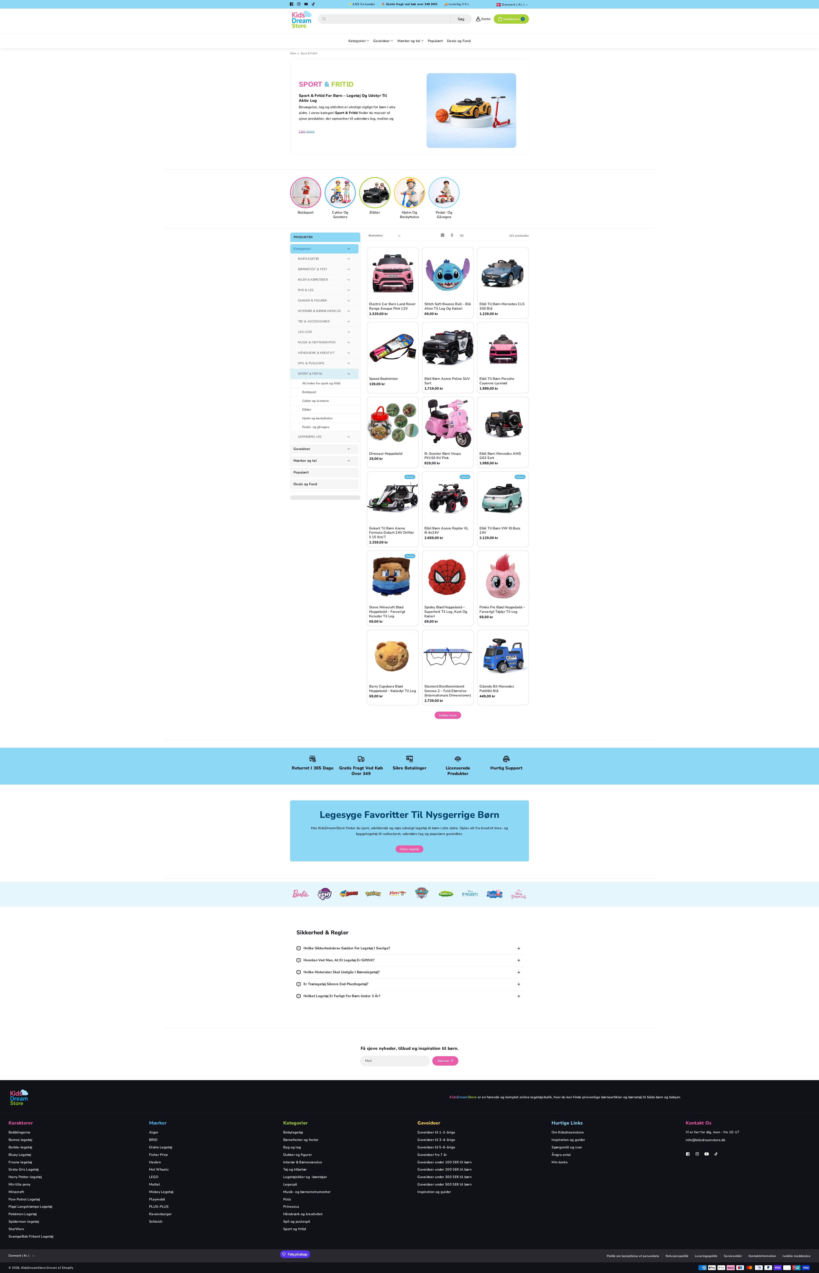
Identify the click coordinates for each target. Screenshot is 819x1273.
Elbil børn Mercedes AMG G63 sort (500, 456)
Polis (287, 1199)
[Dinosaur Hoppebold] (392, 422)
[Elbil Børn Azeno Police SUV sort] (448, 348)
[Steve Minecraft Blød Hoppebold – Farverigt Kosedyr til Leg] (392, 576)
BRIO (153, 1140)
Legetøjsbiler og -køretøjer (305, 1177)
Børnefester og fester (300, 1140)
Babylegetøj (293, 1132)
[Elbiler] (375, 192)
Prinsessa (291, 1206)
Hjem (293, 53)
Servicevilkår (733, 1256)
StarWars (16, 1229)
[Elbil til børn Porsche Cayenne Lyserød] (503, 348)
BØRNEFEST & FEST (313, 269)
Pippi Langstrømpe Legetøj (30, 1206)
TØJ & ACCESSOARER (314, 321)
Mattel (154, 1184)
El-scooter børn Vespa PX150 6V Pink (442, 456)
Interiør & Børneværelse (302, 1162)
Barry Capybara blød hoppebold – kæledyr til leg (392, 688)
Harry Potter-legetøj (25, 1177)
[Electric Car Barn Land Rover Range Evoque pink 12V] (392, 273)
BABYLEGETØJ (308, 259)
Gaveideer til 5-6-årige (436, 1147)
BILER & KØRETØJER (313, 280)
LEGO (153, 1177)
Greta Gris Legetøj (24, 1169)
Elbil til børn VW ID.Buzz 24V (499, 530)
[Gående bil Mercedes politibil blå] (503, 655)
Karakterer (21, 1123)
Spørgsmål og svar (567, 1147)
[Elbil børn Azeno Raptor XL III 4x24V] (448, 497)
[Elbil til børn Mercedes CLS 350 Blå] (503, 273)
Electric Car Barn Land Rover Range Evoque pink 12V (392, 306)
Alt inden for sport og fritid (321, 383)
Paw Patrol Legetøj (24, 1199)
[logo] (19, 1097)
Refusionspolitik (677, 1256)
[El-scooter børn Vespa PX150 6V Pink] (448, 422)
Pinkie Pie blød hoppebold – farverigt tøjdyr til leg (502, 609)
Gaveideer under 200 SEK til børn (444, 1169)
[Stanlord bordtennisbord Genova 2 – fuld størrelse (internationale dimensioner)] (448, 655)
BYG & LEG (306, 290)
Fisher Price (158, 1154)
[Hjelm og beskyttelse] (410, 192)
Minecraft (16, 1192)
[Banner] (300, 894)
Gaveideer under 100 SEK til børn (444, 1162)
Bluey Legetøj (20, 1154)
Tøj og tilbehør (295, 1169)
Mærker (158, 1123)
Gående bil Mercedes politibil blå (496, 688)
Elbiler (375, 212)
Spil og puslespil (296, 1221)
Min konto (560, 1162)
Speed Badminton (383, 379)
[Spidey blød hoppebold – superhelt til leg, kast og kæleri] (448, 576)
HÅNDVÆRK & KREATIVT (316, 353)
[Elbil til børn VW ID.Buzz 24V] (503, 497)
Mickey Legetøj (161, 1192)
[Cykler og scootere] (341, 192)
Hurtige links (567, 1123)
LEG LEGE (305, 332)
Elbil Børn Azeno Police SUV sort (447, 381)
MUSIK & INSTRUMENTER (316, 342)
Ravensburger (160, 1214)
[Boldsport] (306, 192)
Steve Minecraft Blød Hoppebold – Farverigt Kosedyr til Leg (387, 611)
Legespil (290, 1184)
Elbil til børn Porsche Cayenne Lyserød (496, 381)
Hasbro (155, 1162)
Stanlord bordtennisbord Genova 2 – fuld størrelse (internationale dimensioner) (447, 691)
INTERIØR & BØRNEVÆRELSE (319, 311)
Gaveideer (301, 449)
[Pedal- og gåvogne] (444, 192)
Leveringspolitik (706, 1256)
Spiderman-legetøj (24, 1221)
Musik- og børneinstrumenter (307, 1192)
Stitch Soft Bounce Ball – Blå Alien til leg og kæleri (447, 306)
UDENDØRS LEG (310, 437)
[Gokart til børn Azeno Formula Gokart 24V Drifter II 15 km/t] (392, 497)
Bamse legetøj (20, 1140)
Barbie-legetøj (20, 1147)
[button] (511, 19)
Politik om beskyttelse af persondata (633, 1256)
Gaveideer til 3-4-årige (436, 1140)
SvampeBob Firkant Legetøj (31, 1236)
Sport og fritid (294, 1229)
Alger (153, 1132)
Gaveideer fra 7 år (432, 1154)
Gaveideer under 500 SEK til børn (444, 1184)
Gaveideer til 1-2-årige (436, 1132)
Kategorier (302, 249)
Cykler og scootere (340, 214)
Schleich (155, 1221)
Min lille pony (19, 1184)
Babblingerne (19, 1132)
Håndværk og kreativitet (302, 1214)
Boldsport (306, 212)
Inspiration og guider (434, 1192)
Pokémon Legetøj (23, 1214)
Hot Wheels (159, 1169)
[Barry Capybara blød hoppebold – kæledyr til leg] (392, 655)
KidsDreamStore (33, 1268)
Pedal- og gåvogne (444, 214)
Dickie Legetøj (160, 1147)
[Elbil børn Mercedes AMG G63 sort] (503, 422)
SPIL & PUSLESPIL (311, 363)
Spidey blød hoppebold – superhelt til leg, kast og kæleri (446, 611)
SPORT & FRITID (310, 374)
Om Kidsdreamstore (568, 1132)
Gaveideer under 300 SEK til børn (444, 1177)
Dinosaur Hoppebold (385, 454)
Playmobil (157, 1199)
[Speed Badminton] (392, 348)
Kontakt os (699, 1123)
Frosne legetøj (20, 1162)
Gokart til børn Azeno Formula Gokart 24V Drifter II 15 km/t (391, 532)
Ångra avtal (561, 1154)
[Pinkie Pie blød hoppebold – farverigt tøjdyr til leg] (503, 576)
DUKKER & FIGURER (312, 301)
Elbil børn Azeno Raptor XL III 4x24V (446, 530)
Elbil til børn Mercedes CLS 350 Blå (501, 306)
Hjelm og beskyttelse (409, 214)
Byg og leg (292, 1147)
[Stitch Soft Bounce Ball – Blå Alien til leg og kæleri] (448, 273)
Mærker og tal (305, 461)
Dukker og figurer (297, 1154)
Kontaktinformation (762, 1256)
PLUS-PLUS (159, 1206)
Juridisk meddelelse (796, 1256)
